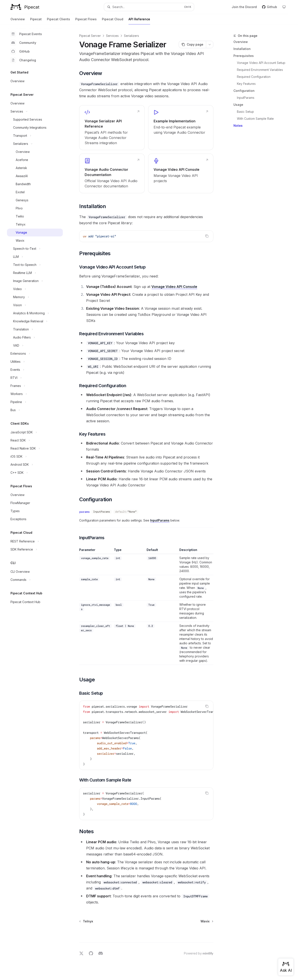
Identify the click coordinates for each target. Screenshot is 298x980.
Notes (238, 125)
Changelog (27, 60)
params (84, 511)
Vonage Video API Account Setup (261, 63)
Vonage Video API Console (174, 286)
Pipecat (36, 19)
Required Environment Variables (260, 70)
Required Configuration (254, 77)
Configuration (244, 90)
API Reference (139, 19)
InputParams (245, 97)
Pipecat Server (90, 36)
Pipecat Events (30, 34)
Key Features (246, 84)
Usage (238, 104)
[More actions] (209, 44)
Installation (242, 49)
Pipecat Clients (58, 19)
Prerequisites (243, 56)
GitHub (24, 51)
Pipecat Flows (86, 19)
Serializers (131, 36)
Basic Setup (245, 111)
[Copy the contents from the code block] (207, 236)
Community (27, 42)
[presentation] (146, 735)
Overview (17, 19)
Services (112, 36)
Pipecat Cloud (112, 19)
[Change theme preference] (284, 6)
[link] (111, 127)
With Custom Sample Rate (255, 118)
